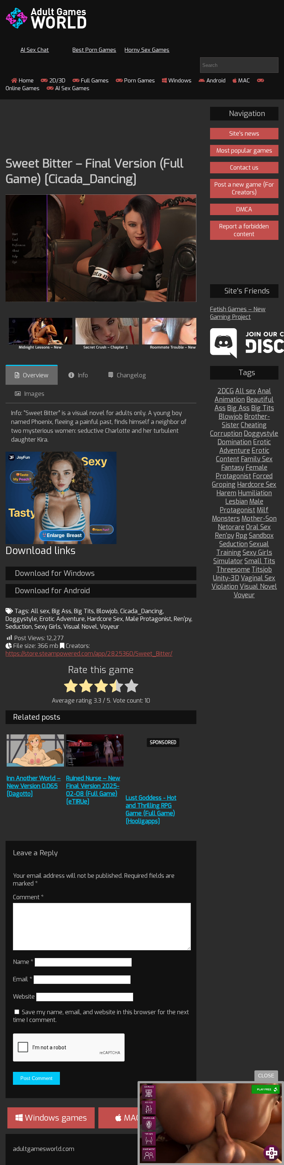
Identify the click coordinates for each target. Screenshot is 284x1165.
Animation (229, 399)
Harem (226, 493)
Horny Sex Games (147, 50)
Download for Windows (55, 573)
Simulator (228, 561)
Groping (224, 484)
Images (34, 394)
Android (215, 80)
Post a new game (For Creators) (244, 188)
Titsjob (261, 569)
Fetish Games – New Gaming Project (238, 313)
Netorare (231, 527)
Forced (263, 476)
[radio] (71, 686)
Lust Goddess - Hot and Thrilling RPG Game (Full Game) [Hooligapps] (151, 809)
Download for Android (52, 591)
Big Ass (61, 611)
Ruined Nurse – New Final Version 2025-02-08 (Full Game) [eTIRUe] (93, 789)
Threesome (233, 569)
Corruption (226, 433)
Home (25, 80)
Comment (28, 897)
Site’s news (244, 133)
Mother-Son (259, 518)
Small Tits (259, 561)
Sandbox (261, 535)
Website (24, 997)
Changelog (131, 375)
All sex (40, 611)
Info (83, 375)
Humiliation (255, 493)
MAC (243, 80)
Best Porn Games (94, 50)
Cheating (254, 425)
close (266, 1076)
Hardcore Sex (105, 619)
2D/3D (56, 80)
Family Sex (257, 459)
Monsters (226, 518)
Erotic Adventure (62, 619)
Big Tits (84, 611)
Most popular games (244, 150)
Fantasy (232, 467)
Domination (234, 442)
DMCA (244, 209)
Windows (179, 80)
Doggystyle (21, 619)
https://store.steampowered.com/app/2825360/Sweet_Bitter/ (89, 654)
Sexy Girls (47, 627)
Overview (35, 375)
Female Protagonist (241, 471)
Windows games (55, 1118)
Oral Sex (258, 527)
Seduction (19, 627)
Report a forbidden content (244, 230)
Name (23, 962)
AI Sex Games (71, 88)
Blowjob (107, 611)
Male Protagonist (148, 619)
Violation (225, 586)
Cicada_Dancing (141, 611)
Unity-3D (226, 578)
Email (22, 979)
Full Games (94, 80)
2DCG (225, 391)
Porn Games (139, 80)
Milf (262, 510)
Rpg (241, 535)
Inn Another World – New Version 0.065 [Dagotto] (34, 786)
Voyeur (109, 627)
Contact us (244, 167)
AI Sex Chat (34, 50)
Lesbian (236, 501)
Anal (264, 391)
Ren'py (182, 619)
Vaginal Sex (258, 578)
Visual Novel (80, 627)
